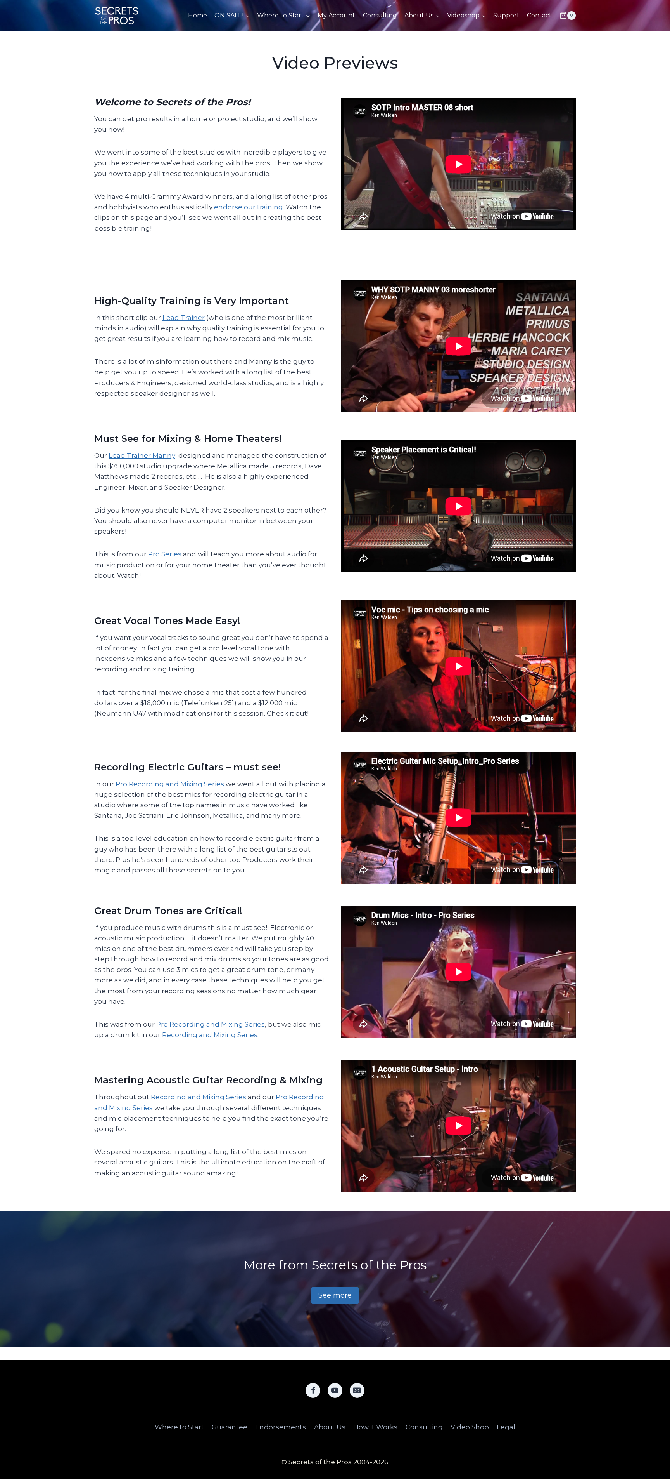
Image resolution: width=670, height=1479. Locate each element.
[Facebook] (313, 1390)
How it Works (375, 1427)
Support (506, 15)
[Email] (357, 1390)
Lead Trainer (183, 318)
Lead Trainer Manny (142, 455)
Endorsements (280, 1427)
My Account (336, 15)
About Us (329, 1427)
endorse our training (248, 207)
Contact (539, 15)
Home (197, 15)
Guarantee (229, 1427)
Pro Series (164, 554)
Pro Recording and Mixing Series (170, 784)
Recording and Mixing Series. (210, 1035)
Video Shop (470, 1427)
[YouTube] (335, 1390)
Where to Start (179, 1427)
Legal (506, 1427)
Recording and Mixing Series (198, 1097)
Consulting (380, 15)
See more (335, 1295)
